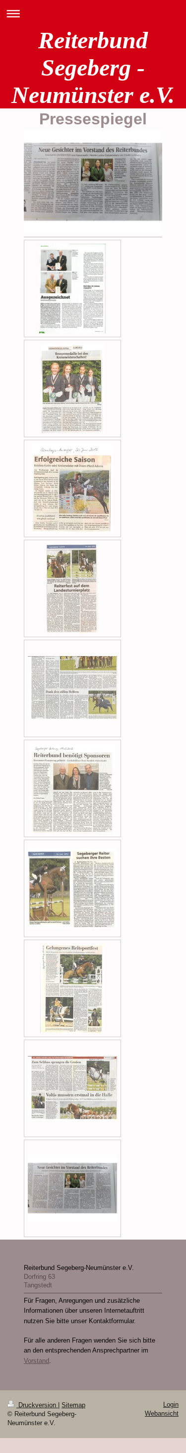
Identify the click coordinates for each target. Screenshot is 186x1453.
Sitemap (73, 1405)
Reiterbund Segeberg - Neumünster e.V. (93, 67)
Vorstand (36, 1360)
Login (171, 1404)
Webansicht (162, 1413)
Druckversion (37, 1405)
